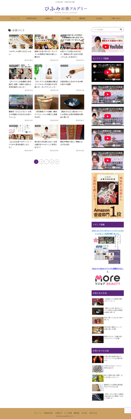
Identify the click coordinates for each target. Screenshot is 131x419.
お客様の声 (58, 413)
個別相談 (76, 413)
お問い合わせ (93, 413)
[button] (121, 29)
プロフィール (38, 413)
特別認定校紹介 (48, 413)
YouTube (84, 413)
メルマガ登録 (68, 413)
